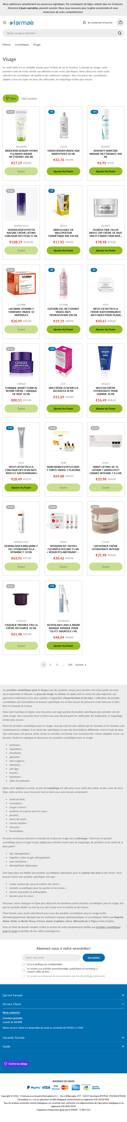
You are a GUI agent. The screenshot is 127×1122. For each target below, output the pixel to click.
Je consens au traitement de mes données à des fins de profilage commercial (66, 976)
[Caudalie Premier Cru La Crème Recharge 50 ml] (21, 599)
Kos (63, 384)
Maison (7, 44)
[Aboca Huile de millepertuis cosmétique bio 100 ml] (63, 204)
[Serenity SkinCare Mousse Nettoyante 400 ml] (106, 125)
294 (70, 664)
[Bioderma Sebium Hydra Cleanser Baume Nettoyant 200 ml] (21, 125)
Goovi (63, 147)
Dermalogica (21, 226)
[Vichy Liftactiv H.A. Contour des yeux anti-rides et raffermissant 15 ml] (21, 441)
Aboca (63, 226)
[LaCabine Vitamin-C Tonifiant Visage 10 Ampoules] (21, 283)
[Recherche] (120, 33)
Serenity (105, 147)
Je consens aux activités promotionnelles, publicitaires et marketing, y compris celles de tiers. (62, 970)
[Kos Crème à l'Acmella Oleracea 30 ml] (63, 362)
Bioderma (21, 147)
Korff (105, 463)
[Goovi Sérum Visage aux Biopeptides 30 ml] (63, 125)
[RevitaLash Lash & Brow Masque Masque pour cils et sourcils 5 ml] (63, 599)
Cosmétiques (22, 44)
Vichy (106, 305)
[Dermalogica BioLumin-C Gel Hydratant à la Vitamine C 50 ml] (21, 520)
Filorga (106, 226)
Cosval (105, 542)
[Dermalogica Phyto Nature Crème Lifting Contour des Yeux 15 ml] (21, 204)
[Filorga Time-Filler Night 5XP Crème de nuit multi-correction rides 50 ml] (106, 204)
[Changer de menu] (5, 22)
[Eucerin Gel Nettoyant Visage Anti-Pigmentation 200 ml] (63, 283)
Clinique (21, 384)
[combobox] (63, 33)
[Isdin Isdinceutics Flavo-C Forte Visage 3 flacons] (63, 441)
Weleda (106, 384)
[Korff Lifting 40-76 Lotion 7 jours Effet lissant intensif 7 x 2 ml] (106, 441)
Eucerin (63, 305)
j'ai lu (44, 964)
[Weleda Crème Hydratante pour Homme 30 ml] (106, 362)
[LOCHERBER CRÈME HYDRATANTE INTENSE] (106, 520)
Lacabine (21, 305)
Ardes (63, 542)
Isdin (63, 463)
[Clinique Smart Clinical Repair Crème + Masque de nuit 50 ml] (21, 362)
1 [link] (43, 664)
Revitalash (63, 621)
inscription (94, 957)
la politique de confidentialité (47, 964)
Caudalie (21, 621)
